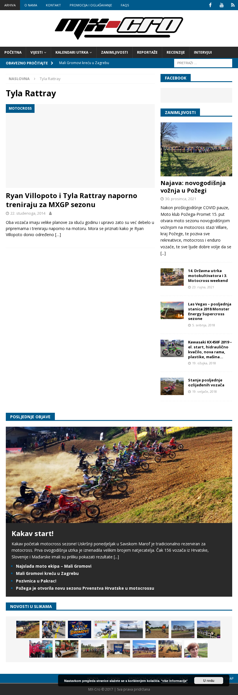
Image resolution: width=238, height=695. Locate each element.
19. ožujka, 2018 (204, 363)
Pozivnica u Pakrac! (36, 581)
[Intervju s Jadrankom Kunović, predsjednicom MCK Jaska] (196, 649)
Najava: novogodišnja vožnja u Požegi (193, 186)
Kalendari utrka (71, 52)
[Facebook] (210, 5)
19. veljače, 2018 (204, 391)
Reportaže (147, 52)
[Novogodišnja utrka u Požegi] (144, 649)
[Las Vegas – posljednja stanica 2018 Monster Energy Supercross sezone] (172, 310)
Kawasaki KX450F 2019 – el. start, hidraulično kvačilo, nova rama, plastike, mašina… (210, 349)
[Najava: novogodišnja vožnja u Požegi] (196, 149)
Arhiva (10, 5)
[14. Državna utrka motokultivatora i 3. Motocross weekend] (172, 277)
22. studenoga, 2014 (27, 213)
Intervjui (203, 52)
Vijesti (36, 52)
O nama (30, 5)
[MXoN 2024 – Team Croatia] (41, 649)
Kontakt (53, 5)
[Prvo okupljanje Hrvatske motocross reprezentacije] (92, 649)
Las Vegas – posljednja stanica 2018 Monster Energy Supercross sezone (209, 311)
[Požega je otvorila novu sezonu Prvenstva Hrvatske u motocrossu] (131, 629)
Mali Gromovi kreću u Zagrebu (47, 573)
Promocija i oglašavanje (91, 5)
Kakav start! (32, 533)
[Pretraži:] (203, 62)
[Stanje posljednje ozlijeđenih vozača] (172, 386)
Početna (12, 52)
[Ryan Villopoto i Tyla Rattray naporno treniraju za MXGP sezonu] (80, 146)
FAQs (125, 5)
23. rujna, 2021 (203, 287)
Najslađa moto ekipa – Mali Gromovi (53, 566)
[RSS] (233, 5)
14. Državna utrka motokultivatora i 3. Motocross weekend (208, 275)
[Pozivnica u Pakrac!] (105, 629)
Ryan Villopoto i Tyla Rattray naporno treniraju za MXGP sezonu (71, 200)
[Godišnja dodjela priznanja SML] (118, 649)
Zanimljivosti (114, 52)
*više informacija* (174, 680)
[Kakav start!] (119, 519)
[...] (163, 253)
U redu (208, 680)
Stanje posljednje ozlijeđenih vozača (206, 382)
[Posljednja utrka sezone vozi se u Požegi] (170, 649)
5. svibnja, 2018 (203, 325)
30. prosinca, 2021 (180, 198)
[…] (58, 234)
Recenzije (176, 52)
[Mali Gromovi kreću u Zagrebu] (79, 629)
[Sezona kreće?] (182, 629)
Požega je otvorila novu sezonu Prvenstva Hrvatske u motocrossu (85, 588)
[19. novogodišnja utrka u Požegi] (208, 629)
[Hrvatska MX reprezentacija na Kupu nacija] (66, 649)
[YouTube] (222, 5)
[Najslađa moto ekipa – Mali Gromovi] (53, 629)
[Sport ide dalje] (157, 629)
